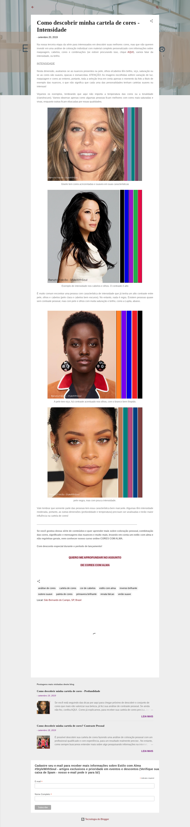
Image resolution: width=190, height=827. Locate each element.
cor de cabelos (87, 588)
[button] (151, 21)
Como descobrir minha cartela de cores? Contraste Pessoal (70, 725)
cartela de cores (67, 588)
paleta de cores (64, 594)
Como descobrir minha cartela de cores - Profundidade (68, 691)
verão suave (124, 594)
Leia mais (147, 716)
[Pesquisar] (157, 8)
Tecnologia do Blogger (97, 819)
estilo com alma (107, 588)
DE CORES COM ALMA (95, 565)
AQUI (130, 52)
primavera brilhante (86, 594)
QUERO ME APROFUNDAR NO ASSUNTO (95, 557)
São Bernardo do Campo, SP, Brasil (62, 600)
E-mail (38, 781)
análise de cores (47, 588)
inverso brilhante (128, 588)
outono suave (45, 594)
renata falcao (107, 594)
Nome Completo (43, 794)
